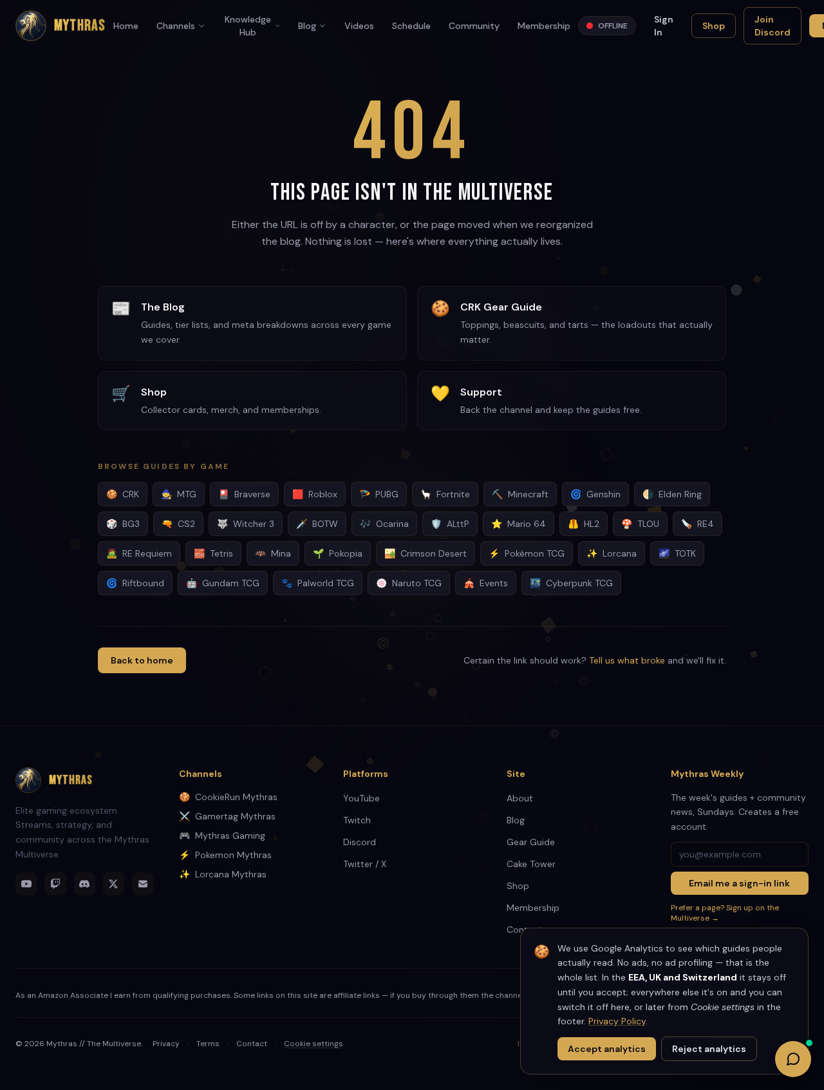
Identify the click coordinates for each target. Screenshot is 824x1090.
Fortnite (445, 494)
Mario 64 (518, 524)
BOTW (317, 524)
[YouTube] (26, 883)
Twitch (357, 820)
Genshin (595, 494)
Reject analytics (709, 1049)
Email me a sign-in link (739, 883)
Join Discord (772, 26)
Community (474, 26)
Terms (208, 1043)
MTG (178, 494)
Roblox (314, 494)
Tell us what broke (627, 660)
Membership (544, 26)
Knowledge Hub (248, 26)
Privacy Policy (617, 1021)
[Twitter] (113, 883)
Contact (251, 1043)
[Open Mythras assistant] (793, 1059)
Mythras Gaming (222, 835)
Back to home (142, 660)
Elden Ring (672, 494)
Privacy (166, 1043)
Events (486, 583)
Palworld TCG (317, 583)
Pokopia (337, 553)
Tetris (213, 553)
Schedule (411, 26)
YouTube (361, 798)
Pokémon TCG (527, 553)
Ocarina (384, 524)
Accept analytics (607, 1049)
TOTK (677, 553)
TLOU (640, 524)
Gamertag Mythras (227, 816)
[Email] (142, 883)
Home (125, 26)
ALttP (450, 524)
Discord (359, 842)
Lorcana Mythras (223, 874)
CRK (122, 494)
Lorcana (611, 553)
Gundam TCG (222, 583)
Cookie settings (313, 1043)
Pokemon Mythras (225, 855)
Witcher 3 (245, 524)
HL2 (583, 524)
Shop (713, 26)
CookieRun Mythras (228, 797)
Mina (273, 553)
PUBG (378, 494)
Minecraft (520, 494)
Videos (359, 26)
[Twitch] (55, 883)
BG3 (123, 524)
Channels (175, 26)
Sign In (663, 26)
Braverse (244, 494)
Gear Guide (531, 842)
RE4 (697, 524)
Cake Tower (531, 864)
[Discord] (84, 883)
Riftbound (135, 583)
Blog (307, 26)
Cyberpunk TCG (571, 583)
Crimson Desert (425, 553)
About (520, 798)
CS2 (178, 524)
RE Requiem (139, 553)
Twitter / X (364, 864)
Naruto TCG (409, 583)
